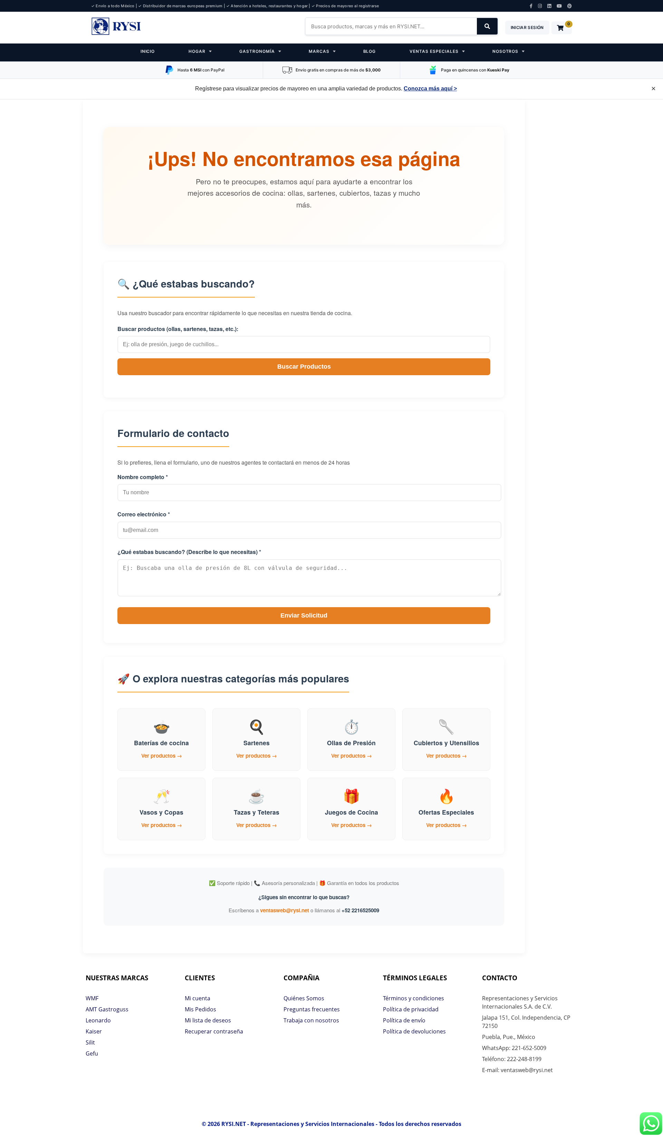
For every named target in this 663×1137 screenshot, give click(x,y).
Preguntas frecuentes (312, 1009)
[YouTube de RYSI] (559, 6)
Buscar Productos (304, 366)
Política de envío (404, 1020)
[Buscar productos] (487, 26)
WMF (92, 998)
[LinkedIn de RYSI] (549, 6)
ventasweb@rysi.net (284, 910)
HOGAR (197, 51)
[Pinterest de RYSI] (569, 6)
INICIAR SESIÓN (527, 27)
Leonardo (98, 1020)
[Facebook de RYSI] (531, 6)
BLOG (369, 51)
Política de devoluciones (414, 1031)
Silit (90, 1042)
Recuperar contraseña (214, 1031)
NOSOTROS (505, 51)
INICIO (148, 51)
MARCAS (319, 51)
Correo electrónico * (143, 514)
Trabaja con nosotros (311, 1020)
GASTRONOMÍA (257, 51)
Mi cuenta (197, 998)
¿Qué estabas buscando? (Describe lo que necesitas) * (189, 552)
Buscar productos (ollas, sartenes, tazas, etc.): (177, 329)
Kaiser (94, 1031)
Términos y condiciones (413, 998)
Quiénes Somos (304, 998)
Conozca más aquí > (430, 88)
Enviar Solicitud (303, 615)
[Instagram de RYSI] (540, 6)
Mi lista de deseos (208, 1020)
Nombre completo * (142, 477)
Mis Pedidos (200, 1009)
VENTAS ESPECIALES (434, 51)
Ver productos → (161, 755)
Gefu (92, 1053)
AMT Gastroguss (107, 1009)
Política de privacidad (411, 1009)
